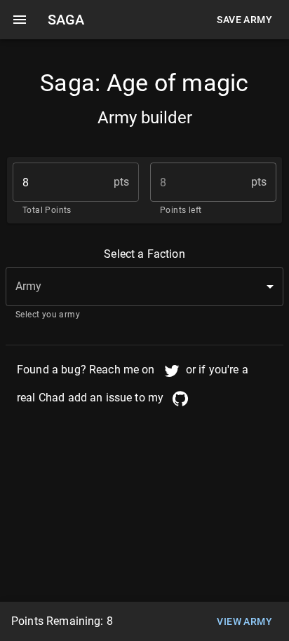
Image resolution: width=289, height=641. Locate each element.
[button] (144, 286)
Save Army (244, 19)
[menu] (19, 19)
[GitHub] (180, 399)
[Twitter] (172, 371)
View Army (244, 621)
